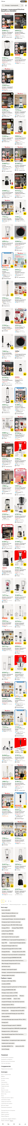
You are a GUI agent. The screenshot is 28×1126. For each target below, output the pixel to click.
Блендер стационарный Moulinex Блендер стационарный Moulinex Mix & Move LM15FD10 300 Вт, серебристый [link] (7, 407)
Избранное (14, 1124)
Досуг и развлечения (6, 1074)
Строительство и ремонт (6, 1103)
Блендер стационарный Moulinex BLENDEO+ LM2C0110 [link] (20, 461)
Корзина (19, 1124)
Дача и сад (3, 1093)
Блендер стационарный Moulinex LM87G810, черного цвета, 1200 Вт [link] (20, 892)
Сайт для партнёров (5, 1063)
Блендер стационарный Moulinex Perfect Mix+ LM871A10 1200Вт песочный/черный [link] (20, 544)
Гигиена (3, 1080)
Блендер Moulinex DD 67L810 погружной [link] (20, 812)
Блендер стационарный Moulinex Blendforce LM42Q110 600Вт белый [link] (20, 597)
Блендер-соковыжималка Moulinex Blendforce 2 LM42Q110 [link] (7, 272)
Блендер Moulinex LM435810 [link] (19, 381)
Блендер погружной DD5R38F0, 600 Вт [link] (6, 488)
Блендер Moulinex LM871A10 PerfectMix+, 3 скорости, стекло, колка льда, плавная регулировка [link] (20, 193)
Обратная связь (4, 1112)
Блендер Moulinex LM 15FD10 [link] (20, 729)
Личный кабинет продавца (7, 1057)
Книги (2, 1095)
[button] (26, 5)
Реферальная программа (6, 1068)
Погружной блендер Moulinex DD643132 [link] (6, 623)
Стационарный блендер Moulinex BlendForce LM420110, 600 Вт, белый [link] (20, 355)
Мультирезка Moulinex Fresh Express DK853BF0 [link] (7, 435)
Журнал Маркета (5, 1116)
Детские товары (5, 1105)
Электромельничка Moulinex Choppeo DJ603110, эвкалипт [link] (19, 675)
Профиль (25, 1124)
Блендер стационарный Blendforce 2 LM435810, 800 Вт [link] (7, 87)
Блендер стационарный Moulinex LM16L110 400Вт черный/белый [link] (7, 675)
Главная (3, 1124)
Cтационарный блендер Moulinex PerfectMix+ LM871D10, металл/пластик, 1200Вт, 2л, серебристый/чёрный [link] (20, 138)
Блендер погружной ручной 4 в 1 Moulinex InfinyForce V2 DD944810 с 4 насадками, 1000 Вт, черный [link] (7, 219)
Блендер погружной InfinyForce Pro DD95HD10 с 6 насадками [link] (6, 544)
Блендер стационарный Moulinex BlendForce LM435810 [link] (7, 60)
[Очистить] (22, 5)
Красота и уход (4, 1090)
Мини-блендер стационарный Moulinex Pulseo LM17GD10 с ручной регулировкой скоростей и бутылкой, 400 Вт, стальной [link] (7, 380)
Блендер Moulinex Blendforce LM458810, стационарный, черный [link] (7, 328)
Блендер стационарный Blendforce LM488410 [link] (20, 112)
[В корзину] (12, 27)
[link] (6, 910)
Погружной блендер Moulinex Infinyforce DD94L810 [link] (19, 758)
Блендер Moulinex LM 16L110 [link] (20, 701)
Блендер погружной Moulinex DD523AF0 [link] (6, 784)
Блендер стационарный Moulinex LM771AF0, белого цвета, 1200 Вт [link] (7, 517)
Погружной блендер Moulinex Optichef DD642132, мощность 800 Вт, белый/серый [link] (7, 300)
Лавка (8, 1124)
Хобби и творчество (5, 1091)
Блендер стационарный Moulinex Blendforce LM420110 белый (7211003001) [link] (20, 300)
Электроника (4, 1082)
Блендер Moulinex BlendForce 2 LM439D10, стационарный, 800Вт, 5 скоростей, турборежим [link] (7, 112)
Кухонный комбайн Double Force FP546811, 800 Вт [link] (7, 812)
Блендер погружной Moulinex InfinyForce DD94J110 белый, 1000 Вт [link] (7, 729)
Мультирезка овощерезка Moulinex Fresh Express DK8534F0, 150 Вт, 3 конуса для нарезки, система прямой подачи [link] (20, 272)
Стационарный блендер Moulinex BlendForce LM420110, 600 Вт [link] (20, 244)
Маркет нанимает (5, 1114)
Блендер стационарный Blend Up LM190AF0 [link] (20, 166)
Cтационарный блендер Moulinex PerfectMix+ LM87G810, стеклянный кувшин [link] (7, 193)
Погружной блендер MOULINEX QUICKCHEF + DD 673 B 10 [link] (7, 701)
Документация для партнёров (8, 1061)
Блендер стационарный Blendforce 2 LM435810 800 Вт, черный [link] (7, 33)
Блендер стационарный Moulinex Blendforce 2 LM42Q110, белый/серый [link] (20, 517)
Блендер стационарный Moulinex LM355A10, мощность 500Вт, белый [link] (7, 138)
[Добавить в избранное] (12, 14)
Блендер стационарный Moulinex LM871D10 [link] (20, 570)
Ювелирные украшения (6, 1107)
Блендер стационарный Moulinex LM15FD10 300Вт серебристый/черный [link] (20, 867)
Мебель (3, 1076)
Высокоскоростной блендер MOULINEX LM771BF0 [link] (6, 571)
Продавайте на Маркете (6, 1059)
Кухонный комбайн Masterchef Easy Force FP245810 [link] (20, 784)
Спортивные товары (5, 1099)
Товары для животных (6, 1101)
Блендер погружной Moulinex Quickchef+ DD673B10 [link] (19, 840)
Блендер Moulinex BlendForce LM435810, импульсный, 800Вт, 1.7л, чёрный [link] (20, 33)
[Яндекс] (11, 1121)
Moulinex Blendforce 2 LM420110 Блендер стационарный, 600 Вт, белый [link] (20, 435)
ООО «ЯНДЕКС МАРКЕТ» (10, 1118)
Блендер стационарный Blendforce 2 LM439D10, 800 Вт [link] (7, 892)
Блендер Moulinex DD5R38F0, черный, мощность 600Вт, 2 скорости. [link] (19, 219)
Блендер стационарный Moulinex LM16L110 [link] (20, 649)
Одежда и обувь (5, 1084)
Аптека (2, 1088)
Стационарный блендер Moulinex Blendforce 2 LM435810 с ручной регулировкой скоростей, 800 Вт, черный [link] (20, 60)
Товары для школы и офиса (7, 1097)
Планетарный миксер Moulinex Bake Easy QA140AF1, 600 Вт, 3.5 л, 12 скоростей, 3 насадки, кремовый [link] (7, 461)
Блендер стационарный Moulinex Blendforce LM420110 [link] (7, 244)
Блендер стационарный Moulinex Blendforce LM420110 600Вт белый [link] (7, 597)
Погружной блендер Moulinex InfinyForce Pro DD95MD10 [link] (7, 758)
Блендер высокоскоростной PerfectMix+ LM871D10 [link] (7, 166)
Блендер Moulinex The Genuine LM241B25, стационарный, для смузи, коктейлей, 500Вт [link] (20, 328)
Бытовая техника (5, 1078)
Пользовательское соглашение (8, 1110)
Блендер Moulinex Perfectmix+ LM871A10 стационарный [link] (20, 407)
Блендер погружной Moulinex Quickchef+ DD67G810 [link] (6, 649)
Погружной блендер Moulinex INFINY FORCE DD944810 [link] (7, 353)
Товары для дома (5, 1086)
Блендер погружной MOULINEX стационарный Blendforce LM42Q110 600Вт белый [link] (7, 867)
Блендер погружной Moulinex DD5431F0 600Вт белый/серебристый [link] (19, 624)
